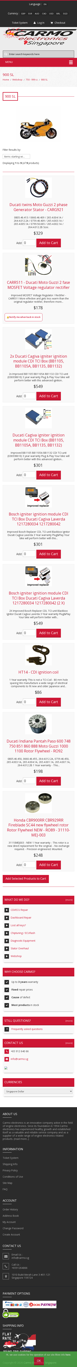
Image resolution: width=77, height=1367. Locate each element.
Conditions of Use (13, 1176)
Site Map (7, 1183)
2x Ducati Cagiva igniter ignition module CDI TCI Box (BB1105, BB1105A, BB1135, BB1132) (38, 361)
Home (6, 79)
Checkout (60, 22)
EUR (30, 13)
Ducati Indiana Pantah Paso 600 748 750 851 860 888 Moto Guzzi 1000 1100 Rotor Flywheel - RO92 (39, 746)
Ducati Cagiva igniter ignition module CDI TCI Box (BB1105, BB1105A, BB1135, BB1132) (38, 440)
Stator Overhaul (20, 948)
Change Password (13, 1228)
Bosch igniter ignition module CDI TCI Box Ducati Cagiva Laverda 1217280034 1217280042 (38, 519)
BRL (58, 13)
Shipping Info (10, 1164)
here (68, 1354)
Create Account (11, 1234)
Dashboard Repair (21, 917)
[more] (68, 899)
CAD (44, 13)
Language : (35, 4)
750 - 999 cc (32, 79)
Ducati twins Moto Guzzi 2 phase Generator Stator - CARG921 (38, 207)
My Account (9, 1222)
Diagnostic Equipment (23, 940)
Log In (40, 22)
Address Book (11, 1215)
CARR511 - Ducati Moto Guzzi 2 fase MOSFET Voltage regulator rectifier (38, 285)
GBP (23, 13)
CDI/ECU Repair (19, 910)
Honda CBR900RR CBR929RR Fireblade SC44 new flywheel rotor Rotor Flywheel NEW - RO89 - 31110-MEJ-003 (38, 828)
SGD (65, 13)
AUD (37, 13)
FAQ (5, 1189)
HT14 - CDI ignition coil (38, 672)
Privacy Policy (10, 1170)
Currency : (13, 13)
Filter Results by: (12, 149)
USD (51, 13)
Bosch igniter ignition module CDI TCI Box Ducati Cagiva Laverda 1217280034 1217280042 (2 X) (38, 598)
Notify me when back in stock (24, 317)
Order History (10, 1209)
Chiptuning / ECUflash (23, 933)
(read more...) (21, 1139)
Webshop (17, 79)
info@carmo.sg (19, 1059)
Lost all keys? (18, 925)
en (45, 4)
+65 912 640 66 (20, 1051)
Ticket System (10, 1158)
